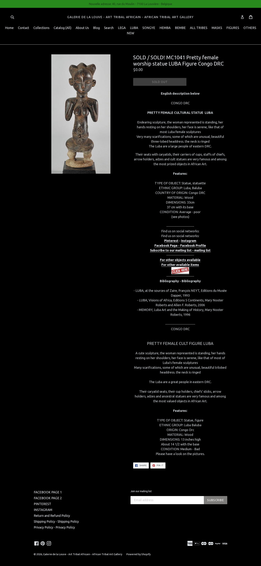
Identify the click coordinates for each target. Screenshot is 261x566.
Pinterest (171, 240)
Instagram (188, 240)
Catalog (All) (62, 27)
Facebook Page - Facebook (174, 245)
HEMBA (165, 27)
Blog (96, 27)
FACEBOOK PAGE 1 (48, 492)
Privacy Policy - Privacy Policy (54, 527)
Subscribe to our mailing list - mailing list (180, 250)
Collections (41, 27)
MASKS (217, 27)
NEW (130, 33)
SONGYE (148, 27)
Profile (201, 245)
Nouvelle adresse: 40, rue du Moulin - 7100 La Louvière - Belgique (130, 4)
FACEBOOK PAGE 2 (48, 498)
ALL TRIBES (198, 27)
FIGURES (232, 27)
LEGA (122, 27)
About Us (82, 27)
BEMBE (180, 27)
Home (9, 27)
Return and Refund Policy (52, 515)
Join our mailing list (141, 491)
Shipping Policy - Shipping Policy (56, 521)
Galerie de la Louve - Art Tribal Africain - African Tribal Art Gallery (130, 17)
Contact (23, 27)
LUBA (134, 27)
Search (109, 27)
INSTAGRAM (43, 509)
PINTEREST (42, 504)
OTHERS (249, 27)
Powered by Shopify (138, 554)
